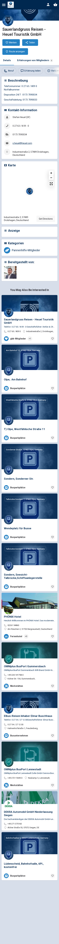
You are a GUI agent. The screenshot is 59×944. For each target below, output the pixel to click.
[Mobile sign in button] (48, 5)
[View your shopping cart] (55, 5)
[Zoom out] (51, 177)
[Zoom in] (51, 173)
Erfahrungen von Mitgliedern (34, 60)
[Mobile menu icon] (4, 5)
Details (7, 60)
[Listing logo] (7, 20)
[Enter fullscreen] (51, 183)
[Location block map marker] (29, 191)
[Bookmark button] (52, 338)
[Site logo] (11, 5)
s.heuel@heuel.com (22, 143)
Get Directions (46, 219)
